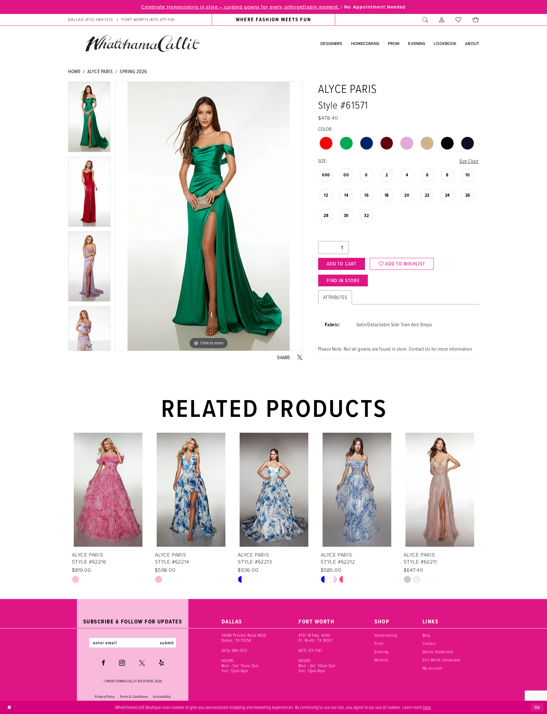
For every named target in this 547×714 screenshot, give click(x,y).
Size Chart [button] (469, 160)
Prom (378, 643)
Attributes (335, 297)
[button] (442, 19)
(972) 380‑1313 (234, 650)
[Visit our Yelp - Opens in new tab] (161, 663)
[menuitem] (121, 19)
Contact (429, 643)
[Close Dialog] (9, 707)
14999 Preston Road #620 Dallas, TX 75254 (244, 637)
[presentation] (108, 490)
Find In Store (343, 280)
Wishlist (381, 660)
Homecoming (385, 635)
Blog (426, 635)
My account (433, 668)
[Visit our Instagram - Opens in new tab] (122, 662)
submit (167, 643)
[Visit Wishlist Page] (458, 19)
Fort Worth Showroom (442, 660)
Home (74, 71)
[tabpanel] (89, 118)
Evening (381, 651)
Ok (537, 707)
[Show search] (425, 19)
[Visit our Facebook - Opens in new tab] (103, 663)
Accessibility (162, 696)
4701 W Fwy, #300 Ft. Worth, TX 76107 (316, 637)
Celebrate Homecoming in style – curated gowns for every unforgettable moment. (240, 6)
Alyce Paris (100, 71)
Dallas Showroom (438, 651)
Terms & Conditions (134, 696)
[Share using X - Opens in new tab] (299, 357)
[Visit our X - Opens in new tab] (142, 663)
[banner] (142, 43)
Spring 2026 (133, 71)
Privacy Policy (104, 696)
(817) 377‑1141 (310, 650)
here (427, 707)
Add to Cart (341, 263)
